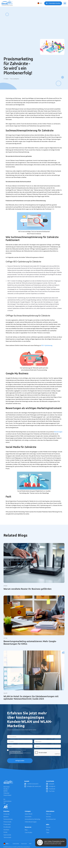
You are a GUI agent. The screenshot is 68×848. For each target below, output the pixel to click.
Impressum (24, 843)
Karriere (48, 816)
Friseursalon (7, 824)
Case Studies (28, 832)
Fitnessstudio (7, 822)
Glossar (48, 827)
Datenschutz (16, 843)
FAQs (47, 830)
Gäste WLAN (28, 814)
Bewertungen (58, 432)
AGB (30, 843)
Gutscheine (28, 816)
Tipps (47, 832)
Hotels (5, 832)
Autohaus (6, 829)
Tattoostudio (7, 837)
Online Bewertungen (31, 822)
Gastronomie (7, 835)
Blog (26, 830)
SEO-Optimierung (46, 345)
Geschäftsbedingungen (15, 751)
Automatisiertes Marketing (32, 819)
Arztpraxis (6, 814)
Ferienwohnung (8, 819)
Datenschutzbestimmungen (16, 753)
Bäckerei (6, 816)
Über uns (48, 814)
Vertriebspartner (51, 819)
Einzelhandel (7, 827)
